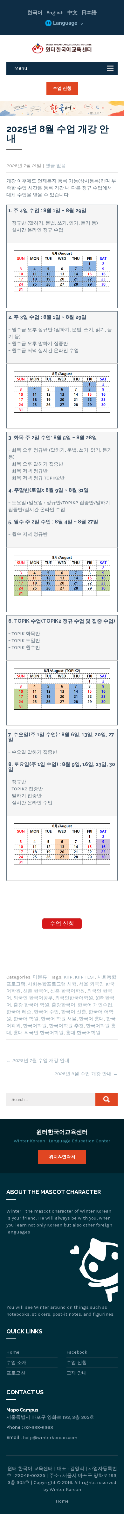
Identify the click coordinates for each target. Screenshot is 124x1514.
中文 (72, 12)
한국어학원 (35, 1026)
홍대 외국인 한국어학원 (38, 1032)
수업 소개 (16, 1362)
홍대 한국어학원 (83, 1032)
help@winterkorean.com (50, 1437)
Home (12, 1352)
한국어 (35, 12)
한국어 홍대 (91, 1019)
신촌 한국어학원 (67, 991)
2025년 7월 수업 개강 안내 (37, 1060)
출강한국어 (63, 1005)
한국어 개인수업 (95, 1005)
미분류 (40, 977)
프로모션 (15, 1373)
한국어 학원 (25, 1019)
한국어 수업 (46, 1012)
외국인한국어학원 (74, 998)
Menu (20, 68)
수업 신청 (62, 88)
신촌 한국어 (35, 991)
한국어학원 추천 (66, 1026)
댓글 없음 (55, 166)
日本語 (89, 12)
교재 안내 (76, 1373)
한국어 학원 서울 (59, 1019)
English (55, 12)
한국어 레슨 (18, 1012)
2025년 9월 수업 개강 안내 (86, 1074)
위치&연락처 (62, 1156)
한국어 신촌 (73, 1012)
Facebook (76, 1352)
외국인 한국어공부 (33, 998)
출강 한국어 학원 (31, 1005)
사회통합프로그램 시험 (52, 984)
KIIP (68, 977)
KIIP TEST (85, 977)
